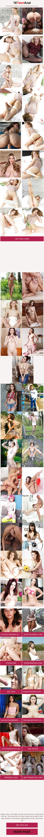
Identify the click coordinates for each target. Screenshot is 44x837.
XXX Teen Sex (22, 825)
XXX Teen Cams (22, 239)
